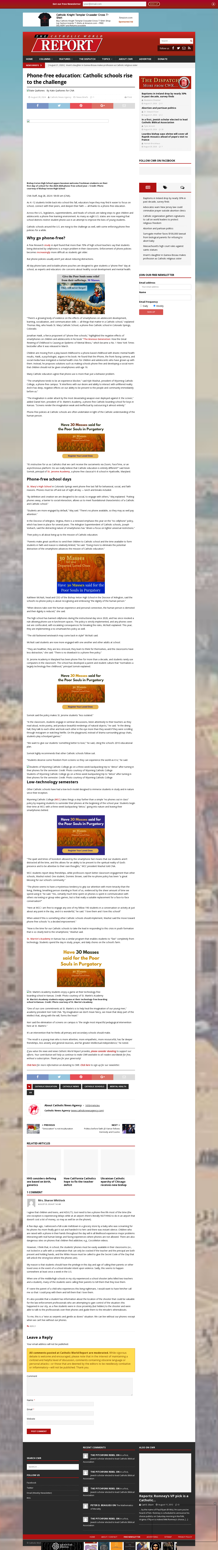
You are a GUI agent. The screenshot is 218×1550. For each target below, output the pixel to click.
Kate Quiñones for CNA (62, 90)
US (30, 1092)
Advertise (145, 58)
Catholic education (46, 1086)
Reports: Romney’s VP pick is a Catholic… (163, 1498)
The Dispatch (87, 58)
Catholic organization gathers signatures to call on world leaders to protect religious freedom (164, 219)
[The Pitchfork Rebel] (85, 1456)
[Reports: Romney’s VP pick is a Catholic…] (165, 1472)
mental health (118, 1086)
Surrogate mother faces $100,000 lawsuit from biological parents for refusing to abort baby (164, 237)
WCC (57, 799)
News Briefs (32, 65)
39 (162, 129)
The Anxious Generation (96, 339)
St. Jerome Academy (58, 471)
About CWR (126, 58)
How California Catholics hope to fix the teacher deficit (80, 1182)
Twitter (30, 1487)
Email (30, 1409)
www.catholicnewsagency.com (87, 1110)
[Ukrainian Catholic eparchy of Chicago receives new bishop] (118, 1162)
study (47, 245)
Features (64, 58)
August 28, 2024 (38, 97)
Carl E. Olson (148, 1504)
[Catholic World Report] (109, 53)
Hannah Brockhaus (152, 143)
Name (30, 1400)
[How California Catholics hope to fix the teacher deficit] (81, 1162)
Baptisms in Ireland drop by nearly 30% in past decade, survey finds (164, 95)
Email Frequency (148, 301)
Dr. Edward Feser (151, 111)
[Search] (191, 40)
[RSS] (189, 48)
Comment (32, 1376)
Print (129, 97)
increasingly (43, 252)
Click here (32, 1065)
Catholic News (71, 1086)
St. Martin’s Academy (39, 938)
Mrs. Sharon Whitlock (51, 1200)
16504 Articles (92, 1105)
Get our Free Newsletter (67, 3)
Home (29, 58)
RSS (29, 1498)
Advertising (152, 1537)
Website (31, 1418)
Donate (162, 58)
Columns (44, 58)
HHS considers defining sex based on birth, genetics (41, 1182)
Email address (147, 282)
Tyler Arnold (149, 126)
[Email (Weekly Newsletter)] (183, 48)
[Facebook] (173, 48)
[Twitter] (178, 48)
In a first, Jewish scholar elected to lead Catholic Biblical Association (165, 121)
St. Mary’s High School (39, 486)
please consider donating (103, 1051)
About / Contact (109, 1537)
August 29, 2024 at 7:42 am (49, 1204)
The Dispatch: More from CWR (165, 82)
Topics (106, 58)
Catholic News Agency (60, 97)
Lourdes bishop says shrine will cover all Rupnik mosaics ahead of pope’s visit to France (165, 136)
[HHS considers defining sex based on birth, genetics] (44, 1162)
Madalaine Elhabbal (152, 100)
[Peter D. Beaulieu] (85, 1506)
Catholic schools (94, 1086)
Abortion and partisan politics (159, 107)
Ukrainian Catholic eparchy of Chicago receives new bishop (114, 1182)
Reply (33, 1326)
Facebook (31, 1482)
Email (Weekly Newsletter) (39, 1492)
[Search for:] (174, 40)
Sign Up (154, 4)
